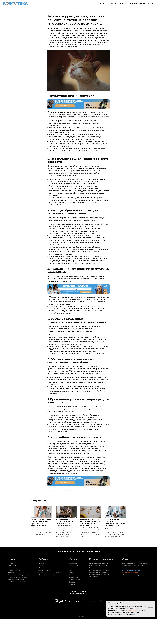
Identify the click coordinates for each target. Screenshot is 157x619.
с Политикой (131, 610)
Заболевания (13, 573)
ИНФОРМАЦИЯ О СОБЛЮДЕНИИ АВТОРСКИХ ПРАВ (78, 551)
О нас (151, 3)
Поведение (73, 575)
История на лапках (130, 573)
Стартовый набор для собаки (50, 573)
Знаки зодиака (14, 570)
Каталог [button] (122, 3)
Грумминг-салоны (96, 568)
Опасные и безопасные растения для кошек (17, 578)
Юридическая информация (133, 575)
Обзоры (72, 582)
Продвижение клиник (98, 565)
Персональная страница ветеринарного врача (99, 571)
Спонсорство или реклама (133, 565)
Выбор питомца (75, 580)
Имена (10, 563)
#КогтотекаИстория (131, 570)
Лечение (72, 568)
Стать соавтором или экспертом (135, 563)
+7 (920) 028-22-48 (78, 592)
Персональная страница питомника (99, 575)
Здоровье (73, 563)
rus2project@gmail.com (78, 594)
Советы (72, 584)
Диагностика (74, 565)
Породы (11, 568)
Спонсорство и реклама (99, 563)
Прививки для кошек (16, 581)
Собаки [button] (112, 3)
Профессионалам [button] (137, 3)
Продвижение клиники (131, 568)
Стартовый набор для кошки (19, 575)
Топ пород (12, 565)
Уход (71, 573)
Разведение (74, 577)
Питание (72, 570)
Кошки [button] (103, 3)
